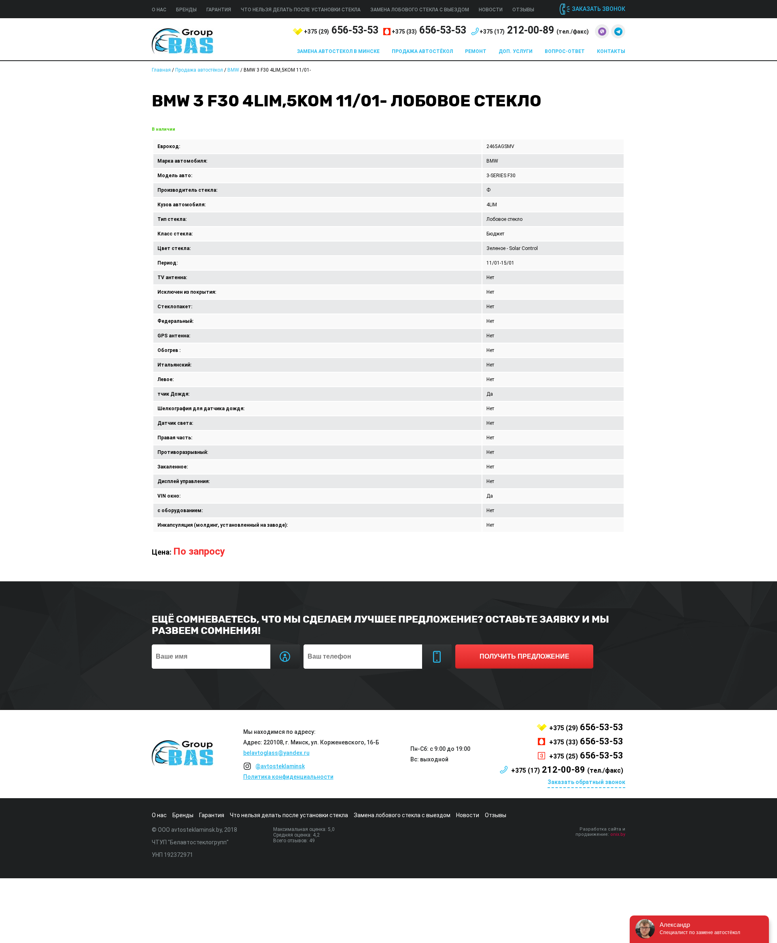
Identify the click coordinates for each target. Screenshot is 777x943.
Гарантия (218, 10)
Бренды (186, 10)
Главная (161, 70)
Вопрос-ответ (565, 51)
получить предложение (524, 656)
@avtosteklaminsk (280, 766)
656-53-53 (341, 30)
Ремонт (475, 51)
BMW (233, 70)
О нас (159, 10)
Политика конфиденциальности (288, 776)
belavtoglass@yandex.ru (276, 753)
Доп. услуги (516, 51)
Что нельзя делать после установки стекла (301, 10)
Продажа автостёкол (422, 51)
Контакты (611, 51)
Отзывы (523, 10)
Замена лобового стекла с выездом (419, 10)
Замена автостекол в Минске (338, 51)
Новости (491, 10)
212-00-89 (534, 30)
